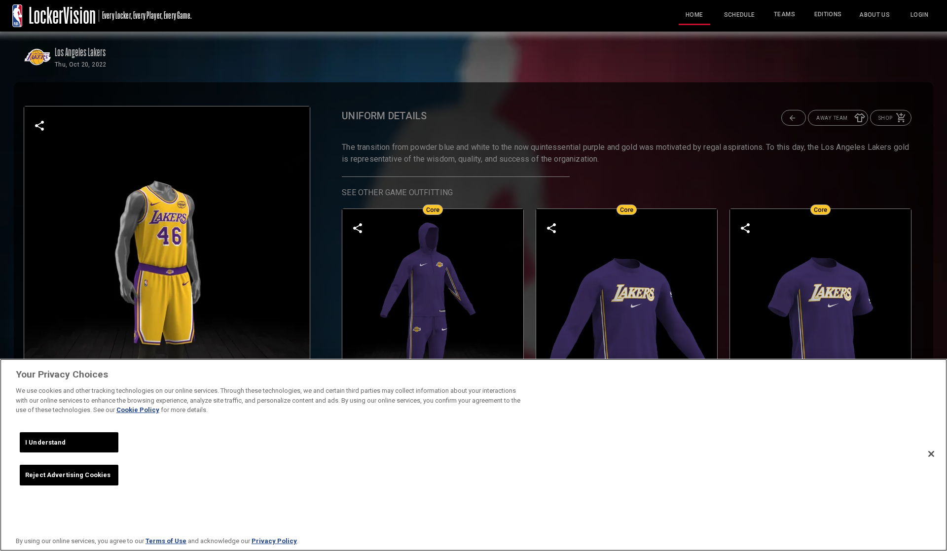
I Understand (45, 442)
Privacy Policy (274, 541)
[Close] (931, 454)
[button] (793, 118)
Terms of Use (166, 541)
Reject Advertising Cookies (67, 475)
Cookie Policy (137, 409)
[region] (473, 455)
